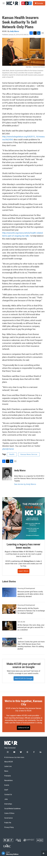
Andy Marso (14, 31)
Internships (8, 804)
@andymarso (8, 449)
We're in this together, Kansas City (23, 702)
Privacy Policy (9, 827)
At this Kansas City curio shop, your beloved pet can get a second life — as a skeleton (31, 627)
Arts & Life (21, 622)
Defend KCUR (23, 727)
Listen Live (8, 766)
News (6, 771)
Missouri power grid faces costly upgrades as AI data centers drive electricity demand (30, 594)
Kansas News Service (29, 454)
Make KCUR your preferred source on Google (23, 665)
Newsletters (8, 780)
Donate (40, 3)
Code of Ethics (9, 813)
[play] (3, 853)
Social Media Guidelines (12, 808)
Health (11, 454)
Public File (7, 823)
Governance (8, 818)
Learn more (23, 571)
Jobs (6, 799)
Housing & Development (26, 588)
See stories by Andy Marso (25, 484)
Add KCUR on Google (23, 678)
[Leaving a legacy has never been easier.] (23, 518)
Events (6, 785)
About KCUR (8, 762)
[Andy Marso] (7, 473)
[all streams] (44, 853)
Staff (6, 790)
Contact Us (8, 794)
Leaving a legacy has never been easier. (23, 546)
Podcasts (7, 776)
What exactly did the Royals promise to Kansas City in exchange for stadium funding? (31, 610)
